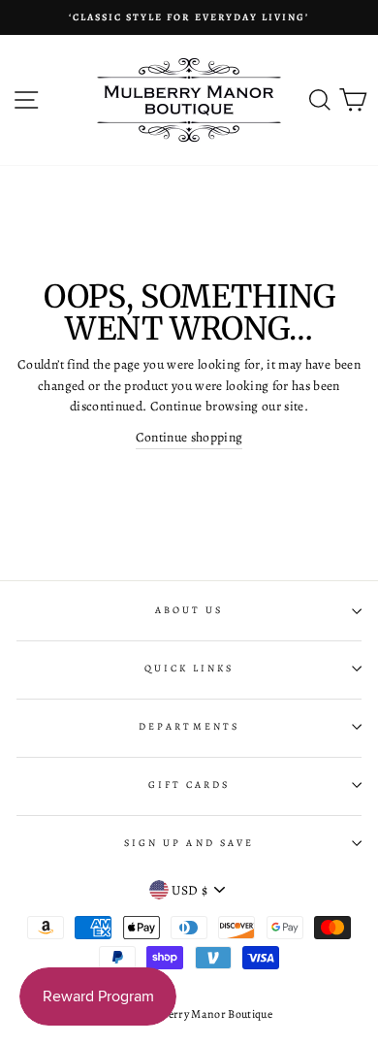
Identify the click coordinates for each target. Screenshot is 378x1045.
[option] (189, 17)
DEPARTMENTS (189, 727)
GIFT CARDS (189, 785)
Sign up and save (189, 843)
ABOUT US (189, 610)
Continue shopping (189, 437)
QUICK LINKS (189, 668)
